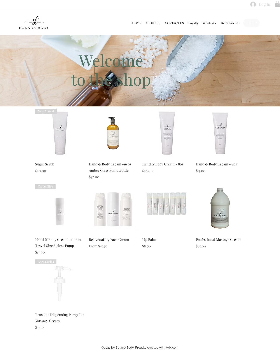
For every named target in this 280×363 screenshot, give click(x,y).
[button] (277, 4)
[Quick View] (113, 133)
